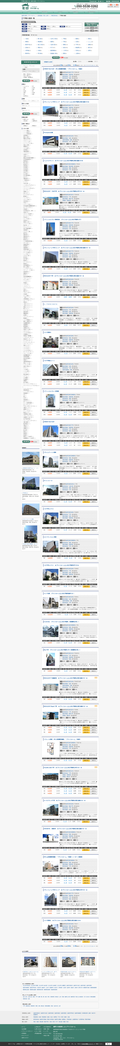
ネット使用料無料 (28, 403)
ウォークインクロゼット (30, 384)
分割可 (26, 154)
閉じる (108, 1043)
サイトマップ (25, 1035)
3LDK (33, 92)
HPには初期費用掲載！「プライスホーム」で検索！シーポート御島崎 (63, 857)
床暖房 (26, 380)
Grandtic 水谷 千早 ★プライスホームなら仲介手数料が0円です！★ (63, 767)
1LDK (33, 87)
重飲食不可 (27, 236)
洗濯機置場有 (27, 323)
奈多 (46, 996)
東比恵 (60, 1021)
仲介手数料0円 (47, 1026)
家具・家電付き (28, 321)
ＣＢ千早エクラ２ (49, 508)
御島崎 (72, 860)
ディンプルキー (28, 411)
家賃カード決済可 (28, 436)
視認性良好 (27, 244)
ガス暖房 (26, 377)
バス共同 (26, 369)
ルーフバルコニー (28, 287)
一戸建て (26, 67)
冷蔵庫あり (27, 334)
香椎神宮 (69, 200)
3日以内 (25, 120)
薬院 (48, 1017)
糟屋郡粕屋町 (47, 989)
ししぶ (90, 41)
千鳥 (65, 41)
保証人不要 (27, 145)
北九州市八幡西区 (61, 985)
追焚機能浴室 (27, 355)
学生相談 (26, 170)
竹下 (52, 47)
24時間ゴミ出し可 (28, 417)
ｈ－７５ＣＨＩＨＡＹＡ (50, 304)
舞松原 (68, 715)
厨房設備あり (27, 249)
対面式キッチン (28, 339)
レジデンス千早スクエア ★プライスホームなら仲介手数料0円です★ (57, 971)
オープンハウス (28, 207)
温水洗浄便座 (27, 358)
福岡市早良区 (33, 987)
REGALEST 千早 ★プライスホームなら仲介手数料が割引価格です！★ (64, 276)
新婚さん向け (27, 222)
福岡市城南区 (26, 987)
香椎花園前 (93, 996)
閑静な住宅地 (27, 138)
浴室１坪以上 (27, 366)
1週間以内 (34, 120)
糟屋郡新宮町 (40, 989)
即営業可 (26, 246)
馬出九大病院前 (79, 996)
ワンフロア (27, 197)
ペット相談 (27, 130)
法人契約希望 (27, 175)
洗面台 (26, 359)
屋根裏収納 (27, 390)
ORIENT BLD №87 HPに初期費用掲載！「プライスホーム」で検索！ (63, 69)
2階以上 (26, 425)
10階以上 (26, 427)
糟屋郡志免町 (26, 989)
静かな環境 (27, 266)
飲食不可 (26, 239)
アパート (26, 65)
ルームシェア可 (28, 215)
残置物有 (26, 247)
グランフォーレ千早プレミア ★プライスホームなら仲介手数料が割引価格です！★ (67, 247)
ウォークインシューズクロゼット (30, 386)
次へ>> (93, 65)
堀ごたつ (26, 308)
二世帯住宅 (27, 180)
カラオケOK (27, 255)
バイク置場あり (28, 319)
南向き (26, 431)
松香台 (72, 484)
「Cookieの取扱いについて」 (87, 1044)
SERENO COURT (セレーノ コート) (31, 468)
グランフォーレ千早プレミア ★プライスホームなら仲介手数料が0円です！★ (65, 890)
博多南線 (69, 1019)
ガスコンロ (27, 331)
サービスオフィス (28, 194)
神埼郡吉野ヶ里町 (86, 1013)
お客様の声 (37, 1026)
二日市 (65, 50)
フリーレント (27, 186)
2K (24, 89)
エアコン (26, 375)
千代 (59, 1017)
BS (25, 396)
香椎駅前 (73, 164)
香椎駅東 (73, 540)
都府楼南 (53, 50)
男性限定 (26, 165)
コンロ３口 (27, 348)
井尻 (62, 1017)
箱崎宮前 (73, 996)
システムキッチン (28, 337)
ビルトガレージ (28, 310)
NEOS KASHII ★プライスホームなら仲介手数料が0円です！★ (75, 971)
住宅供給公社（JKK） (29, 210)
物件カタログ (25, 1037)
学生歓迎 (26, 169)
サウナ (26, 367)
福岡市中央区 (76, 985)
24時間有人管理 (28, 414)
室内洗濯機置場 (28, 276)
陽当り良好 (27, 137)
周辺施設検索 (38, 1033)
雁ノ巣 (42, 996)
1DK (25, 87)
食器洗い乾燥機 (28, 335)
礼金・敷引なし (27, 75)
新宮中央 (28, 44)
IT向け (26, 202)
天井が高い (27, 183)
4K (24, 94)
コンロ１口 (27, 347)
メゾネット (27, 281)
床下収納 (26, 382)
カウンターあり (28, 250)
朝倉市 (72, 987)
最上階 (26, 430)
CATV (26, 398)
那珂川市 (80, 987)
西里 (65, 53)
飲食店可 (26, 164)
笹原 (65, 47)
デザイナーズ (27, 140)
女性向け (26, 220)
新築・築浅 (46, 1029)
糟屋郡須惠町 (33, 989)
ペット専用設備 (28, 133)
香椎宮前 (71, 74)
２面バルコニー (28, 303)
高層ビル (26, 191)
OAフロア (27, 193)
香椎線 (64, 200)
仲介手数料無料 (28, 228)
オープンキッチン (28, 351)
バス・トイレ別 (28, 353)
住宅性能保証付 (28, 159)
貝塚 (71, 139)
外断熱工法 (27, 327)
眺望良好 (26, 161)
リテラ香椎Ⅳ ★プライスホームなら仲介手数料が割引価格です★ (62, 920)
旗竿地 (26, 233)
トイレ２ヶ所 (27, 364)
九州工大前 (54, 38)
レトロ (26, 181)
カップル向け (27, 218)
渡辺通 (41, 1021)
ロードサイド (27, 262)
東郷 (27, 41)
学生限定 (26, 167)
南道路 (26, 435)
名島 (72, 136)
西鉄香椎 (71, 166)
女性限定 (26, 149)
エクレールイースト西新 (28, 519)
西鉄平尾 (46, 1021)
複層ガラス (27, 409)
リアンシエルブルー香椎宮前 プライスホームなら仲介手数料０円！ (63, 219)
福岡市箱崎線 (66, 139)
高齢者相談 (27, 151)
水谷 (72, 653)
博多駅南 (35, 1017)
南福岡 (79, 47)
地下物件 (26, 258)
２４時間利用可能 (28, 241)
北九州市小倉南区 (52, 985)
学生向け (26, 217)
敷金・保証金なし (28, 74)
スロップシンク (28, 343)
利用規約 (24, 1033)
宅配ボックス (27, 407)
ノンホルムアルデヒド (30, 185)
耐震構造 (26, 326)
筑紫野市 (51, 987)
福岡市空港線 (43, 1019)
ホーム (23, 1026)
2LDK (25, 91)
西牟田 (27, 53)
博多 (40, 47)
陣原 (90, 38)
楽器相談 (26, 135)
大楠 (68, 1017)
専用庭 (26, 283)
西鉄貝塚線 (65, 74)
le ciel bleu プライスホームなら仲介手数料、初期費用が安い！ (61, 621)
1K (33, 86)
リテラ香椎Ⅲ (47, 332)
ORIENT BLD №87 (49, 421)
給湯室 (26, 315)
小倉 (27, 38)
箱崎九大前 (67, 996)
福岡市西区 (89, 985)
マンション (32, 65)
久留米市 (39, 987)
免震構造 (26, 324)
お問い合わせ (38, 1029)
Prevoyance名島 (48, 132)
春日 (90, 47)
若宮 (72, 194)
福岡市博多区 (69, 985)
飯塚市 (43, 987)
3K (33, 91)
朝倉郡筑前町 (54, 989)
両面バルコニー (28, 307)
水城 (39, 50)
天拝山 (78, 50)
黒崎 (77, 38)
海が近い (26, 225)
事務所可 (26, 146)
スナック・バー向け (29, 270)
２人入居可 (27, 148)
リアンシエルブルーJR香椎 (51, 391)
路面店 (26, 263)
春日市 (56, 987)
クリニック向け (28, 204)
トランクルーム (28, 388)
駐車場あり (27, 423)
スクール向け (27, 199)
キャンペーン (27, 226)
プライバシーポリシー (27, 1031)
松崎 (72, 279)
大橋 (50, 1021)
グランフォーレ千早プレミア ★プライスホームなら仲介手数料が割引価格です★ (66, 102)
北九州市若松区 (26, 985)
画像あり (26, 125)
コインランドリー (28, 316)
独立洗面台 (27, 374)
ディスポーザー (28, 340)
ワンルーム (26, 86)
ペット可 (46, 1031)
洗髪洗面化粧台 (28, 361)
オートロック (27, 404)
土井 (60, 996)
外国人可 (26, 212)
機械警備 (26, 313)
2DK (33, 89)
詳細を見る (86, 90)
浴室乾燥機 (27, 356)
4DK (33, 94)
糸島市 (76, 987)
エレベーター (27, 300)
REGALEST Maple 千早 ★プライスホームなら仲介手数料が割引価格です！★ (66, 706)
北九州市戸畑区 (34, 985)
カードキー (27, 189)
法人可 (26, 177)
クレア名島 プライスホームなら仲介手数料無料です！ (59, 593)
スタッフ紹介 (38, 1031)
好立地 (26, 257)
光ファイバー (27, 401)
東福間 (40, 41)
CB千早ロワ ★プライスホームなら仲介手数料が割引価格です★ (37, 971)
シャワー (26, 372)
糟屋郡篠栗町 (93, 987)
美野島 (55, 1017)
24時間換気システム (29, 299)
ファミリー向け (28, 223)
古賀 (77, 41)
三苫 (85, 996)
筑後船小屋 (54, 53)
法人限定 (26, 173)
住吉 (51, 1017)
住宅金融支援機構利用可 (30, 205)
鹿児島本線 (65, 76)
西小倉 (40, 38)
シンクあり (27, 254)
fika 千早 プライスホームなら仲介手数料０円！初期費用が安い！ (62, 650)
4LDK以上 (26, 95)
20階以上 (26, 428)
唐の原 (88, 996)
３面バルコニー (28, 305)
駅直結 (26, 196)
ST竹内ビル (25, 493)
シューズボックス (28, 391)
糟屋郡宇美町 (86, 987)
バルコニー (27, 286)
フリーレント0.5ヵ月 (29, 188)
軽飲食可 (26, 238)
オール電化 (27, 295)
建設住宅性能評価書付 (30, 157)
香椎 (65, 44)
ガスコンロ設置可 (28, 214)
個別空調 (26, 311)
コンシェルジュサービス (30, 420)
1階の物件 (27, 422)
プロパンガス (27, 292)
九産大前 (53, 44)
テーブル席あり (28, 252)
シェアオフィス (28, 268)
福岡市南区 (83, 985)
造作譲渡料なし (28, 265)
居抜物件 (26, 230)
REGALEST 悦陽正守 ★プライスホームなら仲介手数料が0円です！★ (96, 971)
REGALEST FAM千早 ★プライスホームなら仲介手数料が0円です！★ (64, 191)
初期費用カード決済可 (30, 438)
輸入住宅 (26, 162)
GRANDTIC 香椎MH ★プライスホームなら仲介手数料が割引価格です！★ (65, 828)
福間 (52, 41)
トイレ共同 (27, 371)
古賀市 (64, 987)
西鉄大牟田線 (50, 1019)
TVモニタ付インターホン (30, 406)
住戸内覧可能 (27, 419)
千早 (78, 44)
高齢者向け (27, 178)
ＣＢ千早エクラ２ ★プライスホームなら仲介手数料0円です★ (61, 565)
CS (25, 394)
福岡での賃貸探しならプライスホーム (64, 1026)
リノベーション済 (28, 143)
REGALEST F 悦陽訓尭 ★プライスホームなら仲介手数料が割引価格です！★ (65, 678)
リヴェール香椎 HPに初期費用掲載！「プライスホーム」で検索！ (62, 739)
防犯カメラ (27, 412)
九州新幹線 (81, 1019)
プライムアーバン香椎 (50, 452)
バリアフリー (27, 153)
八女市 (47, 987)
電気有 (26, 302)
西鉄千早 (71, 198)
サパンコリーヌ (48, 480)
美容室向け (27, 271)
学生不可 (26, 172)
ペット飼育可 (27, 132)
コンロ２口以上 (28, 332)
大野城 (28, 50)
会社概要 (24, 1029)
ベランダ (26, 284)
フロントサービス (28, 415)
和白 (49, 996)
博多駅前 (44, 1017)
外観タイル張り (28, 329)
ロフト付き (27, 279)
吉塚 (27, 47)
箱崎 (90, 44)
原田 (90, 50)
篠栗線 (63, 1019)
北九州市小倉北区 (43, 985)
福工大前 (41, 44)
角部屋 (26, 433)
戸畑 (65, 38)
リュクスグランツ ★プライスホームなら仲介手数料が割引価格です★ (63, 160)
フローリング (27, 278)
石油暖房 (26, 379)
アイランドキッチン (29, 342)
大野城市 (60, 987)
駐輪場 (26, 318)
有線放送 (26, 399)
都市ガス (26, 291)
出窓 (25, 289)
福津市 (68, 987)
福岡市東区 (68, 72)
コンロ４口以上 (28, 350)
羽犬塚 (40, 53)
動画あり (34, 125)
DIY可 (26, 274)
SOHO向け (27, 201)
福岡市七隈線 (58, 1019)
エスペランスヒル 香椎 (50, 537)
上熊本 (78, 53)
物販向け (26, 273)
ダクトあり (27, 242)
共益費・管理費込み (28, 77)
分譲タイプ (27, 156)
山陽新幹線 (75, 1019)
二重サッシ (27, 297)
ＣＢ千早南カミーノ (49, 360)
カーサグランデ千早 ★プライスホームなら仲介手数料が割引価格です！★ (64, 800)
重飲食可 (26, 234)
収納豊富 (26, 393)
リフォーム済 (27, 141)
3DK (25, 92)
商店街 (26, 260)
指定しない (26, 119)
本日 (33, 119)
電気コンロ (27, 345)
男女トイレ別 (27, 363)
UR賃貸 (26, 209)
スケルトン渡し (28, 231)
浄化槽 (26, 294)
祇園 (64, 1021)
